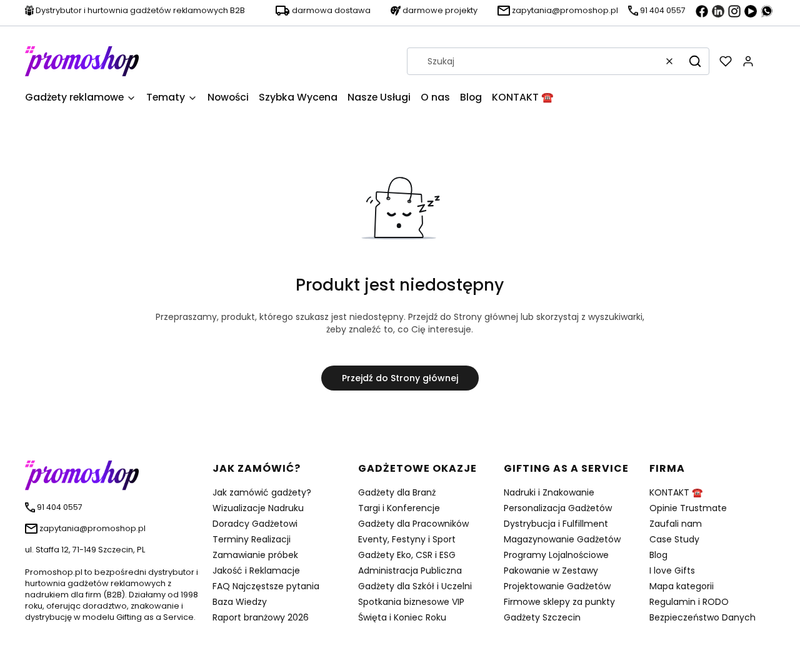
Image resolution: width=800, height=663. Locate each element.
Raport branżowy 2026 (260, 617)
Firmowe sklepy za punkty (559, 602)
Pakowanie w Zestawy (551, 570)
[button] (695, 61)
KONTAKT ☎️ (675, 492)
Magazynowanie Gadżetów (562, 539)
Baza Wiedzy (239, 602)
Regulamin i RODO (689, 602)
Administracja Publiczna (410, 570)
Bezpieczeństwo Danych (702, 617)
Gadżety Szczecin (542, 617)
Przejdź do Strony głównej (400, 378)
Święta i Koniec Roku (402, 617)
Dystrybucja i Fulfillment (556, 523)
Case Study (674, 539)
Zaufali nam (675, 523)
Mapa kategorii (681, 586)
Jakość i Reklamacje (256, 570)
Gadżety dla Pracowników (413, 523)
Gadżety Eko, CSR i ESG (407, 555)
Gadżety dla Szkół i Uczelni (415, 586)
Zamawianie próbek (255, 555)
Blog (658, 555)
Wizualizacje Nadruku (258, 508)
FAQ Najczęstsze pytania (265, 586)
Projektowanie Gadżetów (557, 586)
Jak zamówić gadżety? (261, 492)
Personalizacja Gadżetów (558, 508)
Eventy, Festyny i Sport (407, 539)
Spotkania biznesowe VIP (411, 602)
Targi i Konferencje (399, 508)
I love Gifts (672, 570)
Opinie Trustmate (688, 508)
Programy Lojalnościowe (556, 555)
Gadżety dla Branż (397, 492)
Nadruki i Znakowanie (549, 492)
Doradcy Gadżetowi (255, 523)
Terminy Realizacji (251, 539)
